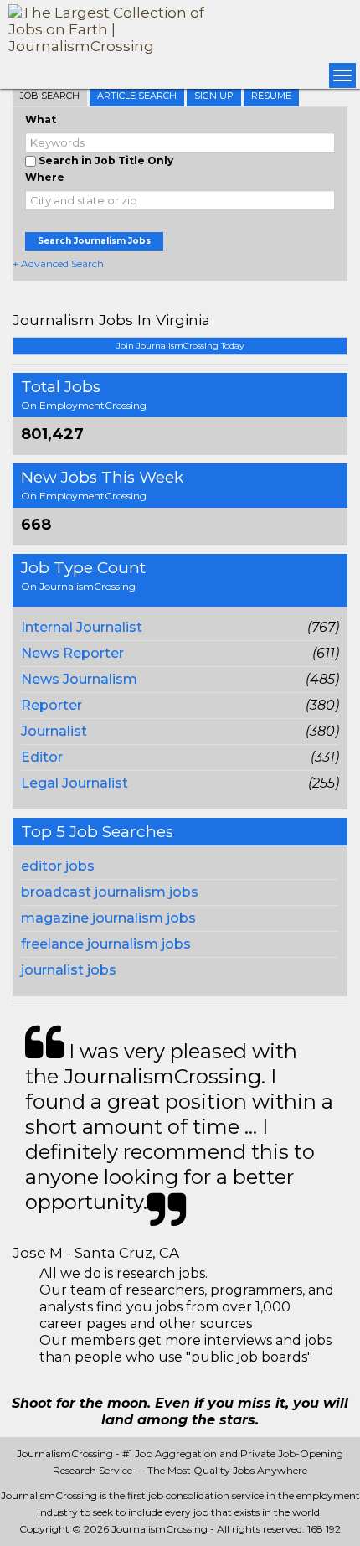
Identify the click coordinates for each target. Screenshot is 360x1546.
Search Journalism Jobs (94, 240)
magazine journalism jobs (108, 918)
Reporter (51, 705)
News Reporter (72, 653)
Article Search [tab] (137, 95)
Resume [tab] (271, 95)
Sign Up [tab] (214, 95)
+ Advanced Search (58, 263)
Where (44, 177)
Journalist (54, 731)
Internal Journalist (81, 627)
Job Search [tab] (50, 95)
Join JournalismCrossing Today (180, 345)
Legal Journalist (74, 783)
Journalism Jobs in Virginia (111, 319)
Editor (42, 757)
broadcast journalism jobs (109, 892)
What (40, 119)
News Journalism (79, 679)
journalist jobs (68, 970)
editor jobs (58, 866)
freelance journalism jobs (106, 944)
